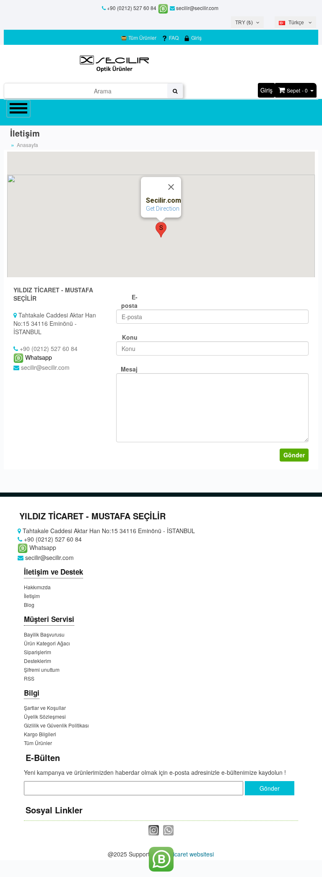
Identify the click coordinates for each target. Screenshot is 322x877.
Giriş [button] (266, 90)
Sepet (293, 90)
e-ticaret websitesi (190, 854)
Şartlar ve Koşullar (45, 707)
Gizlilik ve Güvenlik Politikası (56, 725)
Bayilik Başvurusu (44, 634)
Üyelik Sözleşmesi (45, 716)
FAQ (173, 37)
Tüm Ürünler (141, 37)
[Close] (171, 187)
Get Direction (162, 208)
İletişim (32, 595)
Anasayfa (27, 144)
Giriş (196, 37)
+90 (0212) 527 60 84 (131, 7)
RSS (29, 678)
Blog (29, 604)
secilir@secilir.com (196, 7)
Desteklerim (37, 660)
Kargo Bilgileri (40, 734)
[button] (161, 230)
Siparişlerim (37, 651)
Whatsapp (37, 357)
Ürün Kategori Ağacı (47, 643)
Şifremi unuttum (42, 669)
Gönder (294, 455)
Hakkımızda (37, 587)
